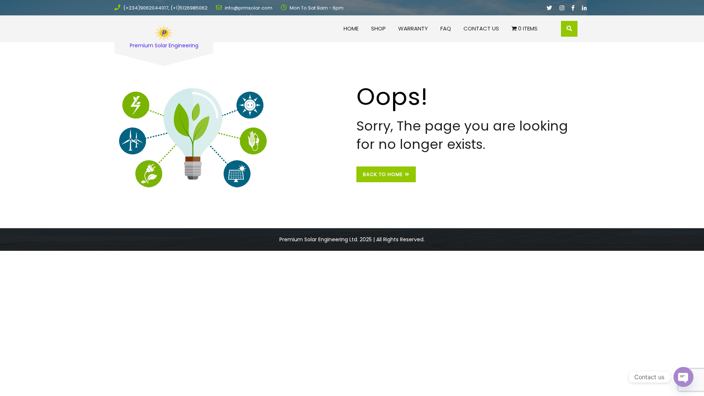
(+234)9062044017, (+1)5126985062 (165, 7)
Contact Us (481, 28)
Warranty (413, 28)
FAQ (445, 28)
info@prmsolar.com (248, 7)
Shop (378, 28)
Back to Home (383, 174)
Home (351, 28)
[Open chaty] (683, 377)
